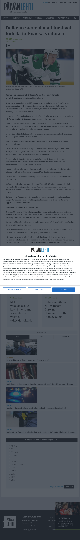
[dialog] (40, 270)
